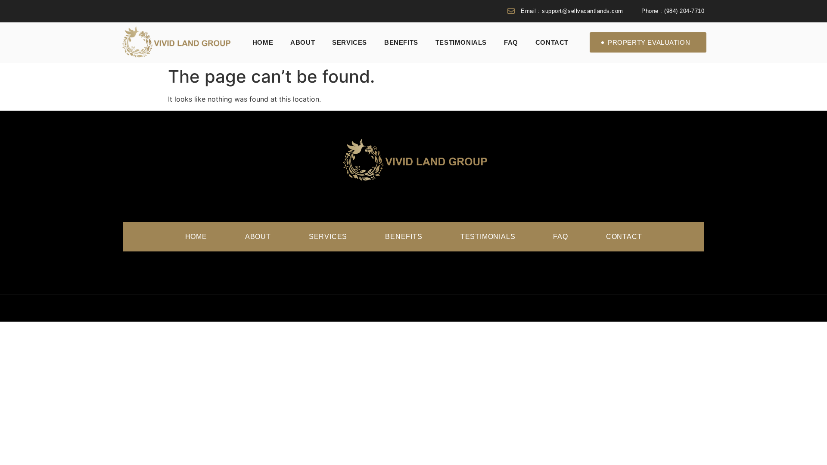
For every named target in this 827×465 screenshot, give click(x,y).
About (302, 42)
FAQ (511, 42)
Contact (552, 42)
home (262, 42)
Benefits (401, 42)
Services (349, 42)
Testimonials (461, 42)
